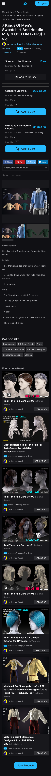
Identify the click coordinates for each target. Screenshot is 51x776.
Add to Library (27, 76)
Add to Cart (28, 111)
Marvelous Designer (36, 349)
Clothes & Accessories (13, 349)
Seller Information (34, 44)
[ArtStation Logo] (25, 3)
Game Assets (7, 50)
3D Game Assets (26, 344)
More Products (25, 765)
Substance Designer (12, 355)
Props (39, 344)
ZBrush (28, 355)
